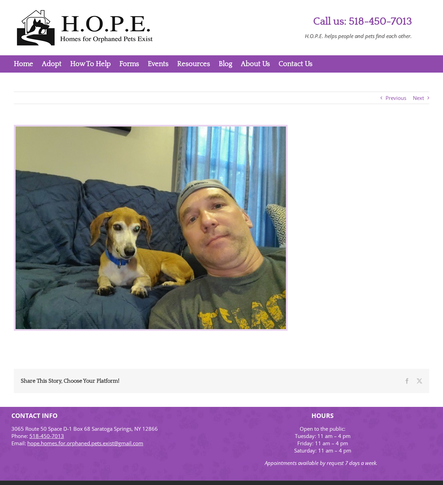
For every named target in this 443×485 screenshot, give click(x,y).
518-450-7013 (46, 435)
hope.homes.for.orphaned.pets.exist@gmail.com (85, 443)
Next (418, 97)
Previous (396, 97)
